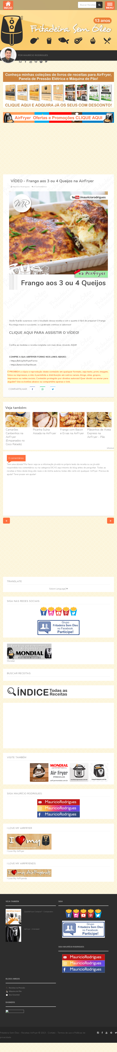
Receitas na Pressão (17, 988)
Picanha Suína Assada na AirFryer (44, 431)
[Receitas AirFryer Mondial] (59, 772)
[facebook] (25, 61)
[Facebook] (58, 814)
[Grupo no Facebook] (58, 627)
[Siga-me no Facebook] (43, 611)
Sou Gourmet (14, 995)
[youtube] (31, 61)
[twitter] (46, 61)
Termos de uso (65, 1032)
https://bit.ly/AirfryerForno (24, 360)
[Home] (12, 30)
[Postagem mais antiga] (110, 520)
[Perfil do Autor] (8, 55)
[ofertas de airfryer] (58, 117)
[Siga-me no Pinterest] (66, 611)
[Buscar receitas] (99, 5)
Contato (51, 1032)
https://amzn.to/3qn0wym (23, 364)
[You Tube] (58, 802)
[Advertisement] (58, 148)
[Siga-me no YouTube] (58, 611)
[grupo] (41, 61)
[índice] (37, 691)
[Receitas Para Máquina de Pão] (98, 772)
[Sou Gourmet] (39, 772)
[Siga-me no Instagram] (51, 611)
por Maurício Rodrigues (33, 55)
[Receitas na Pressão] (79, 772)
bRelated (110, 448)
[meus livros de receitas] (58, 89)
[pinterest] (36, 61)
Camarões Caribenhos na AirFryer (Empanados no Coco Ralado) (15, 437)
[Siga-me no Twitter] (73, 611)
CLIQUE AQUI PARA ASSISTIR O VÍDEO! (44, 332)
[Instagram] (58, 808)
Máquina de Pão (15, 991)
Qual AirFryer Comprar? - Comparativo (38, 912)
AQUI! (74, 345)
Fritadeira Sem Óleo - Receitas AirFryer (19, 1032)
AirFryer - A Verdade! (32, 929)
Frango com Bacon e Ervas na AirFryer (72, 431)
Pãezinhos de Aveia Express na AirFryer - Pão (99, 433)
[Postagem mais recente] (6, 520)
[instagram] (20, 61)
